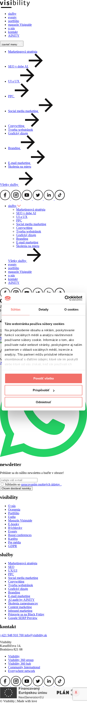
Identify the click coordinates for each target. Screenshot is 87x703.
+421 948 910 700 (12, 635)
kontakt (13, 32)
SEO (11, 567)
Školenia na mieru (19, 166)
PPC (19, 220)
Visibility (14, 656)
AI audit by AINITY (21, 599)
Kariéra (13, 538)
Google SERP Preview (22, 618)
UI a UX (22, 217)
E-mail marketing (27, 242)
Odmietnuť (43, 402)
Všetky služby (9, 184)
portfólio (13, 21)
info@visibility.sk (35, 635)
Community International (24, 667)
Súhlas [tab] (16, 309)
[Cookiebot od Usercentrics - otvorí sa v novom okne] (64, 298)
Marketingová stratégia (22, 51)
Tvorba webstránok (20, 129)
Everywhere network (21, 671)
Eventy (12, 531)
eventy (12, 17)
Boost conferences (20, 535)
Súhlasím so (33, 484)
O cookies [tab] (71, 309)
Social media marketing (31, 224)
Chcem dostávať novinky (16, 488)
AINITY (13, 35)
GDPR (12, 546)
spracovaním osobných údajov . (41, 484)
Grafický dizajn (18, 133)
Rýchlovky (15, 527)
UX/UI (12, 570)
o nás (11, 28)
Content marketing (20, 607)
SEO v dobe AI (26, 213)
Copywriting (24, 227)
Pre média (14, 542)
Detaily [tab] (44, 309)
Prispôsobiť (41, 390)
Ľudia (12, 517)
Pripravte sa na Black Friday (26, 614)
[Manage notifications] (76, 692)
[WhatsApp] (43, 456)
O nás (12, 506)
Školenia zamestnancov (23, 603)
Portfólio (13, 513)
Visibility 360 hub (19, 663)
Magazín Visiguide (20, 520)
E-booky (13, 524)
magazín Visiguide (20, 24)
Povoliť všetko (43, 378)
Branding (22, 238)
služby (12, 13)
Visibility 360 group (21, 660)
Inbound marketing (20, 610)
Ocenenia (14, 509)
